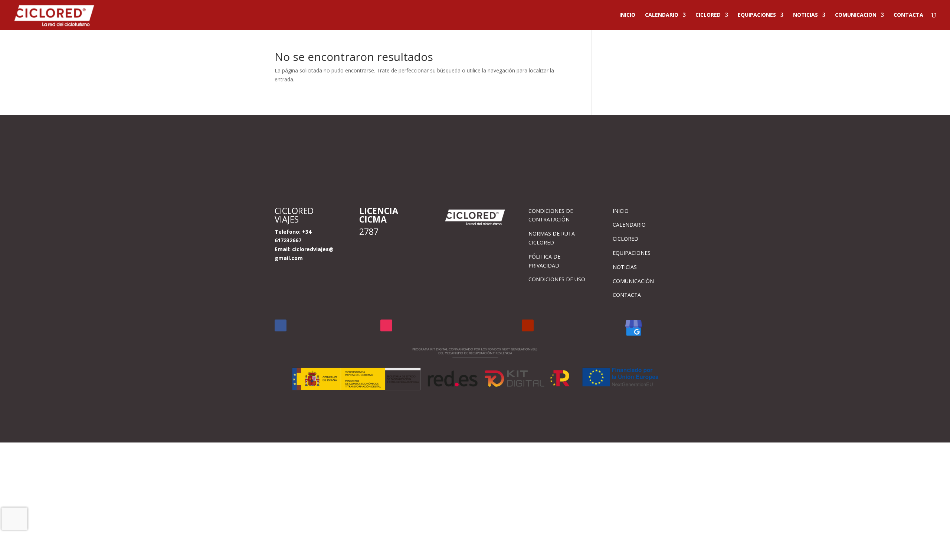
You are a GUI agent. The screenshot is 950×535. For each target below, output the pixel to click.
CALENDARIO (661, 15)
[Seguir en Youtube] (528, 325)
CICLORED (708, 15)
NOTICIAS (805, 15)
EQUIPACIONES (757, 15)
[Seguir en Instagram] (386, 325)
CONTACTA (908, 15)
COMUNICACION (856, 15)
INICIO (627, 15)
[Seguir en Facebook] (280, 325)
